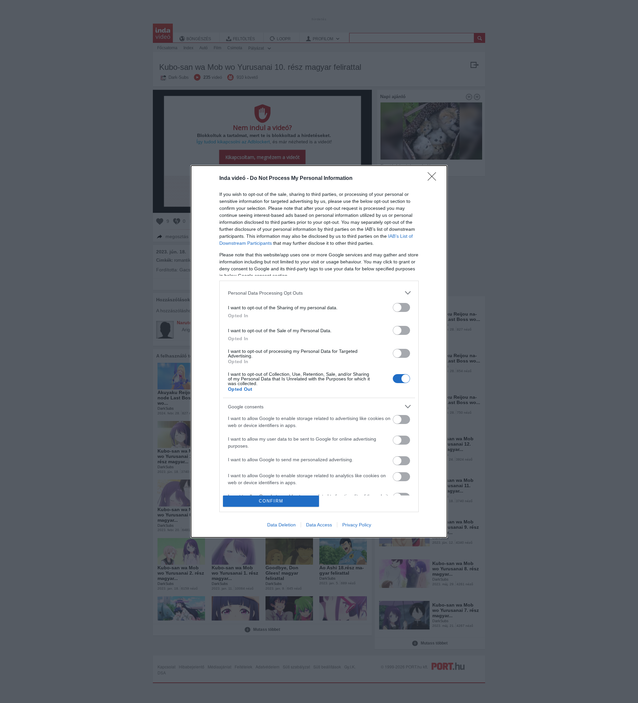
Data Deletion (281, 524)
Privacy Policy (356, 524)
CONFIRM (271, 500)
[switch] (401, 307)
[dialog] (319, 351)
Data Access (319, 524)
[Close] (434, 178)
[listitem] (319, 292)
